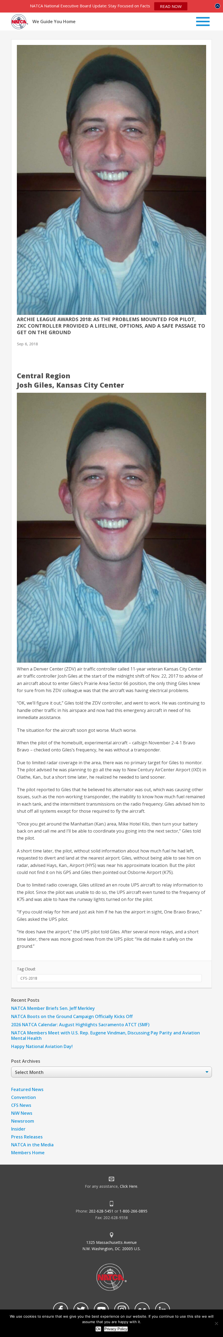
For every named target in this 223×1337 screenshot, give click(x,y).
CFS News (21, 1105)
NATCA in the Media (32, 1145)
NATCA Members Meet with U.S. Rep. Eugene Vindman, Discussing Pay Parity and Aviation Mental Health (105, 1035)
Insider (18, 1129)
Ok (98, 1329)
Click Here (128, 1186)
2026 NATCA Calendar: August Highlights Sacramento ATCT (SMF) (80, 1025)
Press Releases (27, 1137)
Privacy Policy (115, 1329)
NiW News (21, 1113)
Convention (23, 1097)
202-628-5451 (101, 1211)
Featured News (27, 1089)
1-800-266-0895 (133, 1211)
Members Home (28, 1153)
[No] (216, 1323)
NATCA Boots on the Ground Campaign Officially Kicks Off (72, 1016)
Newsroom (22, 1121)
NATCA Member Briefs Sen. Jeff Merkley (53, 1008)
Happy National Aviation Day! (42, 1046)
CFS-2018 (28, 978)
